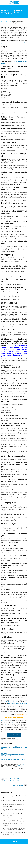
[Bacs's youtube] (14, 841)
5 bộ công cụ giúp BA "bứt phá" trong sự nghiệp (14, 821)
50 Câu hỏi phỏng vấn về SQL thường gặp (9, 746)
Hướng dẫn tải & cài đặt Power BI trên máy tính (11, 758)
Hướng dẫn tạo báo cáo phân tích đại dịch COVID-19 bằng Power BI (14, 779)
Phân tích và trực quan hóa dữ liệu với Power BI (11, 741)
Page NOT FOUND (18, 785)
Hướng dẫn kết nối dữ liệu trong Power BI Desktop (11, 756)
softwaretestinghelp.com (21, 714)
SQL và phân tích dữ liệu (11, 702)
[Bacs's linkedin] (17, 841)
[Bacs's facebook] (11, 841)
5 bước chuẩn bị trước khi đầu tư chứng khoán (14, 818)
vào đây (23, 764)
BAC (2, 720)
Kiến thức (7, 21)
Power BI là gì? (4, 753)
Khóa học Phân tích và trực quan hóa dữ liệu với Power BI (13, 759)
